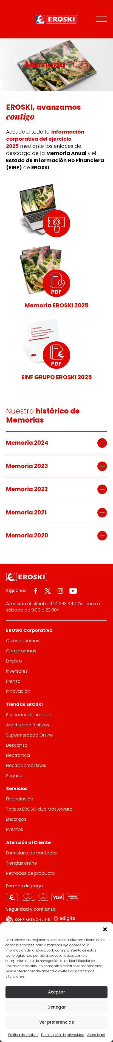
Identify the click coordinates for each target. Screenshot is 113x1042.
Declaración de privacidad (62, 1034)
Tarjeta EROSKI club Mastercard (39, 809)
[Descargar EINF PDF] (56, 355)
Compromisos (21, 651)
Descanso (17, 745)
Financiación (19, 799)
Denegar (56, 1007)
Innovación (18, 691)
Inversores (17, 671)
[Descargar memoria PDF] (56, 283)
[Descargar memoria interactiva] (56, 223)
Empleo (14, 661)
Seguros (15, 775)
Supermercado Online (29, 735)
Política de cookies (23, 1034)
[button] (105, 929)
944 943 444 (62, 604)
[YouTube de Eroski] (73, 591)
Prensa (13, 681)
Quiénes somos (22, 641)
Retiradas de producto (30, 873)
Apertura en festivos (27, 725)
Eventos (14, 829)
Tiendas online (21, 863)
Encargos (16, 819)
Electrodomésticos (26, 765)
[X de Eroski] (48, 591)
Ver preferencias (56, 1022)
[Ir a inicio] (56, 19)
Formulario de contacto (31, 853)
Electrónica (18, 755)
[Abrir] (101, 19)
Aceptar (56, 992)
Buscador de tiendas (28, 715)
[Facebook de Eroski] (35, 591)
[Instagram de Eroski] (60, 591)
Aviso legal (96, 1034)
